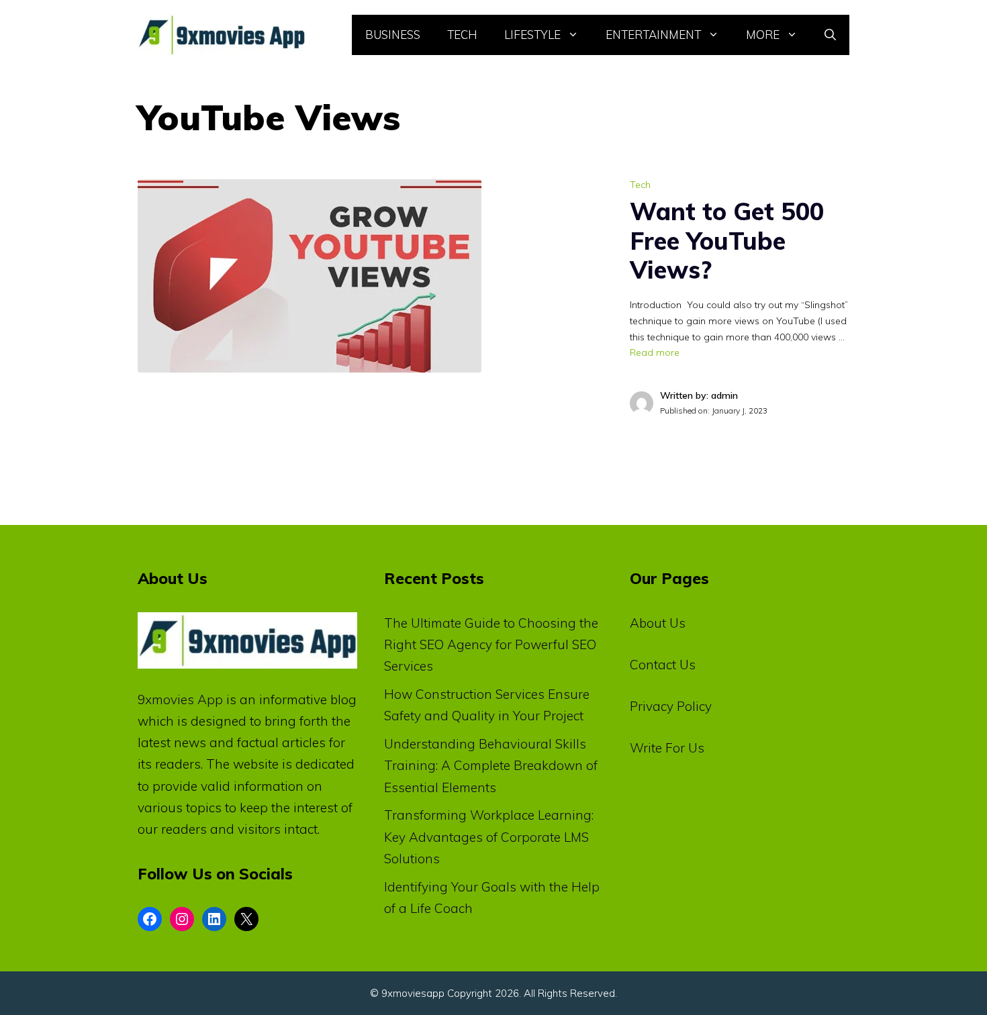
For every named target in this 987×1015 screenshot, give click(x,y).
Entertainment (653, 35)
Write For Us (667, 748)
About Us (658, 623)
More (763, 35)
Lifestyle (532, 35)
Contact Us (663, 665)
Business (392, 35)
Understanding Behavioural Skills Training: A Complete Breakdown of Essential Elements (491, 765)
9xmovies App (180, 699)
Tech (462, 35)
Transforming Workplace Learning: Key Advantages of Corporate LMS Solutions (489, 837)
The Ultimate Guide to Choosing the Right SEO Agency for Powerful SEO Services (491, 645)
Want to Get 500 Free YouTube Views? (727, 240)
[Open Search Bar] (830, 35)
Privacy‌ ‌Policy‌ (671, 706)
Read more (654, 352)
